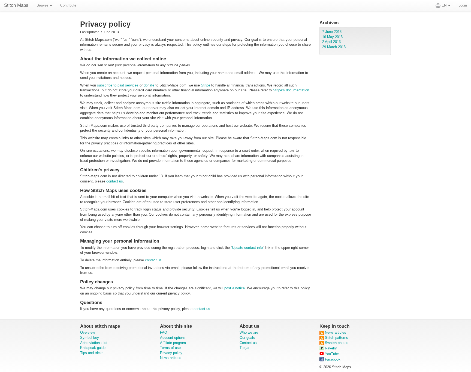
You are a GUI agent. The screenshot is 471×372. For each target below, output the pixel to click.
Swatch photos (336, 343)
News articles (170, 358)
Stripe (205, 85)
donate (149, 85)
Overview (87, 332)
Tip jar (244, 348)
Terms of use (170, 348)
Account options (173, 338)
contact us (114, 181)
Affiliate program (173, 343)
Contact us (248, 343)
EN (444, 5)
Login (462, 5)
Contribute (68, 5)
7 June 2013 (332, 32)
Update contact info (247, 248)
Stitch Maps (16, 5)
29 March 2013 (334, 47)
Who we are (249, 332)
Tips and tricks (92, 353)
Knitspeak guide (92, 348)
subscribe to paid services (117, 85)
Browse (43, 5)
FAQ (163, 332)
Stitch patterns (336, 338)
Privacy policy (171, 353)
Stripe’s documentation (291, 90)
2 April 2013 (331, 42)
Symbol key (89, 338)
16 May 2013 (332, 37)
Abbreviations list (93, 343)
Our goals (247, 338)
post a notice (234, 288)
